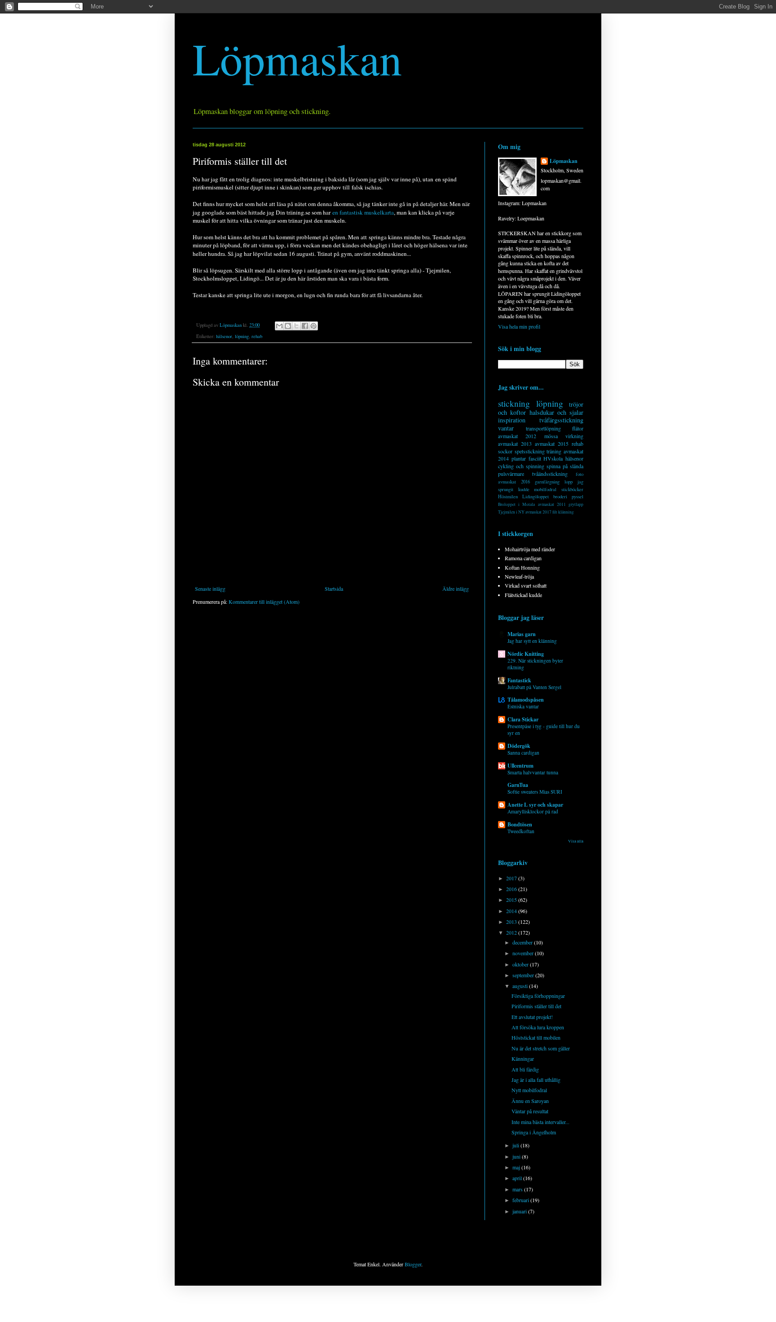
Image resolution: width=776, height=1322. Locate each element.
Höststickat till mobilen (535, 1037)
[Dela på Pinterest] (313, 325)
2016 (512, 888)
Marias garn (521, 634)
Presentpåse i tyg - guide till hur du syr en (543, 729)
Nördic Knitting (525, 654)
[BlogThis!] (287, 325)
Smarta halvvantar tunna (532, 772)
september (523, 975)
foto (579, 474)
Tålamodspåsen (525, 699)
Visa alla (575, 841)
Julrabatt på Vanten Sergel (534, 687)
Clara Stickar (522, 719)
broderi (560, 496)
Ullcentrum (520, 765)
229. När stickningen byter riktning (535, 664)
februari (521, 1199)
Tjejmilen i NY (511, 512)
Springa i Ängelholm (533, 1132)
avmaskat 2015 (552, 443)
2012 (512, 932)
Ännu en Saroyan (530, 1100)
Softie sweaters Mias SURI (534, 791)
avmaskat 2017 (538, 512)
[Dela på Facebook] (304, 325)
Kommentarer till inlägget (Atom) (264, 601)
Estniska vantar (523, 706)
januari (520, 1211)
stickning (514, 403)
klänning (566, 512)
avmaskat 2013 (515, 443)
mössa (551, 435)
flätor (577, 428)
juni (517, 1156)
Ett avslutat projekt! (532, 1016)
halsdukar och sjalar (556, 412)
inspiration (511, 420)
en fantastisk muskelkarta (363, 212)
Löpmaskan (297, 58)
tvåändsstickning (550, 473)
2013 (512, 921)
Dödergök (518, 746)
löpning (242, 336)
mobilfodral (545, 489)
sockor (505, 451)
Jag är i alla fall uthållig (535, 1079)
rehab (256, 336)
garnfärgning (547, 482)
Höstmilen (508, 496)
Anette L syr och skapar (535, 804)
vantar (506, 428)
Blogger (413, 1264)
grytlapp (576, 504)
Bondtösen (519, 824)
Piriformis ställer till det (536, 1006)
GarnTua (517, 785)
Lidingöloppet (535, 496)
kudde (523, 489)
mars (518, 1189)
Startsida (334, 588)
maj (516, 1167)
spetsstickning (530, 451)
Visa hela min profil (519, 326)
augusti (520, 985)
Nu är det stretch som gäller (540, 1048)
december (523, 942)
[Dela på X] (296, 325)
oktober (521, 964)
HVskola (553, 458)
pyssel (577, 496)
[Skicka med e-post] (279, 325)
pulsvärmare (511, 473)
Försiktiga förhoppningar (538, 995)
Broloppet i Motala (516, 504)
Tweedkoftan (520, 831)
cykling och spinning (521, 466)
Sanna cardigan (523, 752)
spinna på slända (565, 466)
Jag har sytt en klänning (532, 640)
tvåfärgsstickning (561, 420)
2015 (512, 899)
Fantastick (519, 680)
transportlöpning (543, 428)
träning (554, 451)
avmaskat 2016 (514, 482)
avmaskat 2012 (517, 435)
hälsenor (224, 336)
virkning (574, 435)
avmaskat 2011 (552, 504)
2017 (512, 878)
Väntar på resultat (529, 1111)
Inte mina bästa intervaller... (540, 1121)
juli (516, 1145)
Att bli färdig (525, 1069)
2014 (512, 910)
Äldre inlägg (455, 588)
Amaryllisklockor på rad (532, 811)
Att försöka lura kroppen (537, 1027)
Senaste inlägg (210, 588)
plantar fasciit (526, 458)
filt (554, 512)
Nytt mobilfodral (529, 1090)
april (517, 1177)
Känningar (522, 1058)
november (523, 953)
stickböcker (572, 489)
